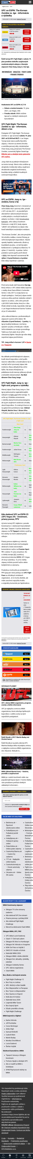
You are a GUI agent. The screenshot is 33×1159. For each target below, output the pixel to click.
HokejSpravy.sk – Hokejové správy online (12, 841)
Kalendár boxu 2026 (13, 1000)
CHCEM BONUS (26, 32)
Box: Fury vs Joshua (13, 982)
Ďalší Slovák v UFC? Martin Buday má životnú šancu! (15, 738)
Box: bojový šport (12, 1006)
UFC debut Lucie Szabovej (15, 936)
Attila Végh (10, 1029)
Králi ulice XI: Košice (13, 997)
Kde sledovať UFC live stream (16, 915)
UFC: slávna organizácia (14, 968)
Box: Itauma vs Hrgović (14, 994)
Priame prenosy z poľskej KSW (17, 918)
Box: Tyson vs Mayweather (15, 991)
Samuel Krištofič (12, 1032)
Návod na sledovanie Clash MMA (18, 927)
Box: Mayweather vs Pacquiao (17, 988)
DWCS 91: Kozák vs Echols (15, 950)
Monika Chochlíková (13, 1041)
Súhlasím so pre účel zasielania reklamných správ (17, 805)
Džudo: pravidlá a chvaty (15, 1008)
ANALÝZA (16, 72)
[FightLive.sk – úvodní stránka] (8, 2)
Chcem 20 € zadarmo (27, 630)
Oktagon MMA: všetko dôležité (17, 956)
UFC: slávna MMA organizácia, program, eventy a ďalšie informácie (16, 704)
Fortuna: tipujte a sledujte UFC (17, 1061)
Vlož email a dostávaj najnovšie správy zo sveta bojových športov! (15, 795)
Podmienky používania (19, 1141)
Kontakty (11, 1138)
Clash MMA (10, 971)
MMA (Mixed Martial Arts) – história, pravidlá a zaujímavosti (15, 772)
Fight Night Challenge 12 (15, 979)
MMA (5, 255)
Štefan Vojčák (11, 1046)
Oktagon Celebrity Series (15, 965)
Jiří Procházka (11, 1023)
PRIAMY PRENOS (17, 74)
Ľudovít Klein (10, 1035)
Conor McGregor (12, 1026)
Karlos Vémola (11, 1020)
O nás (3, 1138)
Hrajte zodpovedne (8, 1094)
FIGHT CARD (26, 72)
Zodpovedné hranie (8, 1130)
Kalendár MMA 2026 (13, 953)
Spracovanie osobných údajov (14, 1144)
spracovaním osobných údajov (20, 804)
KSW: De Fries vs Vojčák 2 (15, 947)
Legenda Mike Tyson (13, 1003)
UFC (14, 554)
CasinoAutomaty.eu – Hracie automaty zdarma (13, 867)
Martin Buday (11, 1038)
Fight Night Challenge (14, 1011)
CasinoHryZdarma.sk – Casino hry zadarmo (14, 854)
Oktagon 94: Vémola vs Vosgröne (18, 944)
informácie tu (3, 640)
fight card (13, 395)
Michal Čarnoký (21, 19)
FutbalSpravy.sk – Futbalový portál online (12, 833)
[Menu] (30, 2)
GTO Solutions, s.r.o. (8, 1149)
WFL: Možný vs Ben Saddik (15, 985)
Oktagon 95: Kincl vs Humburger (17, 942)
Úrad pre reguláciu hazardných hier (16, 1128)
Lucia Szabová (11, 1043)
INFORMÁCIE (7, 72)
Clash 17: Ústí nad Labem (15, 939)
